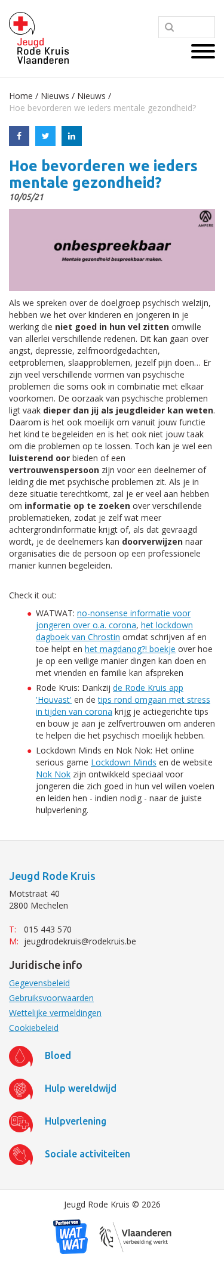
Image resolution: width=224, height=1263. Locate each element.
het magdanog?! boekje (130, 648)
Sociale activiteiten (87, 1153)
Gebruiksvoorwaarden (51, 997)
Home (21, 95)
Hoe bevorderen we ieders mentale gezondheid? (102, 107)
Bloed (58, 1055)
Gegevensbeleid (39, 983)
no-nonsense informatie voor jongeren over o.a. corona (113, 619)
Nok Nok (53, 774)
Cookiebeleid (34, 1027)
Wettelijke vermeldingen (55, 1012)
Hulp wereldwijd (80, 1088)
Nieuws (55, 95)
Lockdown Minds (124, 762)
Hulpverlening (75, 1121)
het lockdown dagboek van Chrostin (114, 631)
